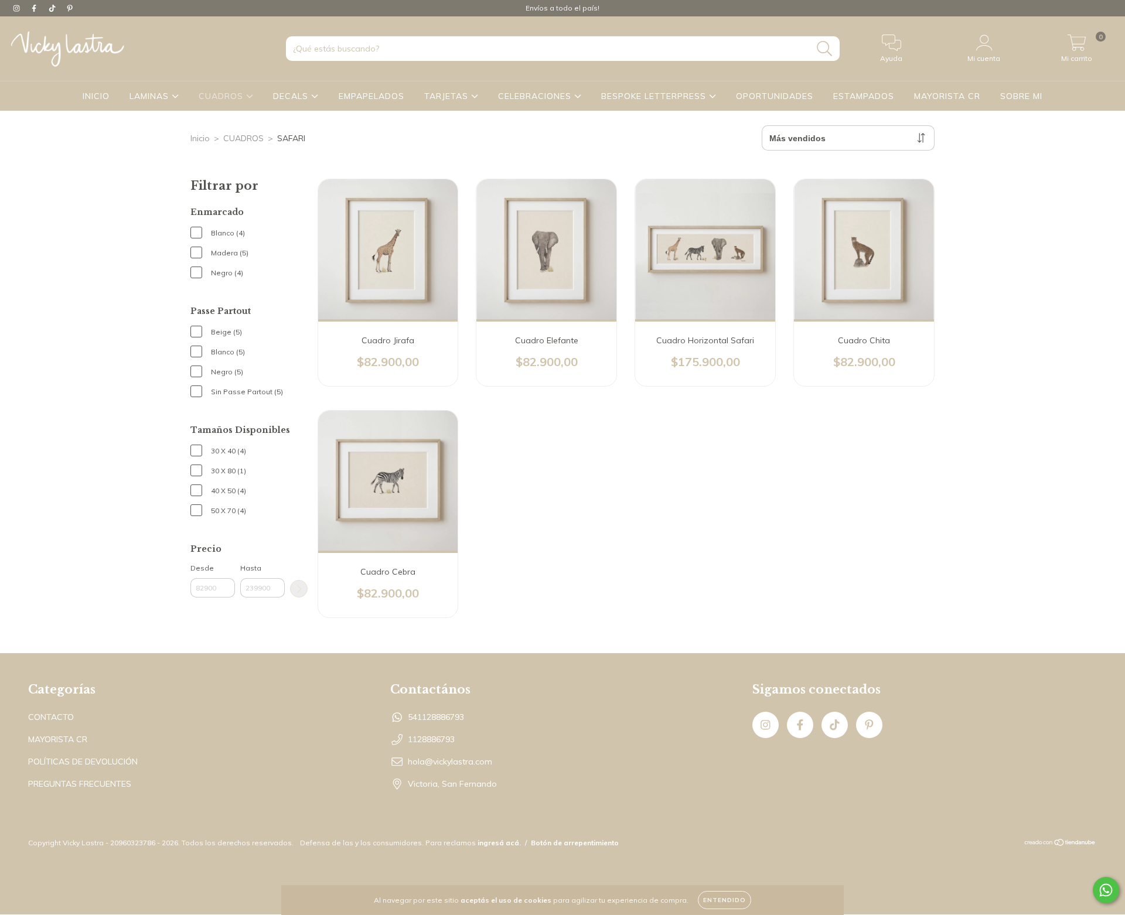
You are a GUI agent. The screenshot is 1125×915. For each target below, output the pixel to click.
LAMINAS (150, 96)
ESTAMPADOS (863, 96)
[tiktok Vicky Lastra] (53, 8)
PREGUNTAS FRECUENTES (79, 784)
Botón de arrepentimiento (575, 842)
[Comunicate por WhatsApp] (1106, 890)
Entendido (724, 900)
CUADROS (222, 96)
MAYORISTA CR (947, 96)
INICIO (96, 96)
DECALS (292, 96)
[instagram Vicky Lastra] (17, 8)
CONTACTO (51, 717)
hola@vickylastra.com (450, 761)
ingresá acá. (499, 842)
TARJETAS (447, 96)
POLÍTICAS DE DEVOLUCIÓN (83, 761)
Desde (202, 568)
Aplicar (299, 589)
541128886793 (436, 717)
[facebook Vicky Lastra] (35, 8)
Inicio (200, 138)
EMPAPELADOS (371, 96)
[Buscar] (824, 49)
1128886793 (431, 739)
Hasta (250, 568)
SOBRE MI (1021, 96)
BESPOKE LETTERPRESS (655, 96)
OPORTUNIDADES (774, 96)
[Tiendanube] (1060, 843)
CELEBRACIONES (536, 96)
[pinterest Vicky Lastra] (69, 8)
